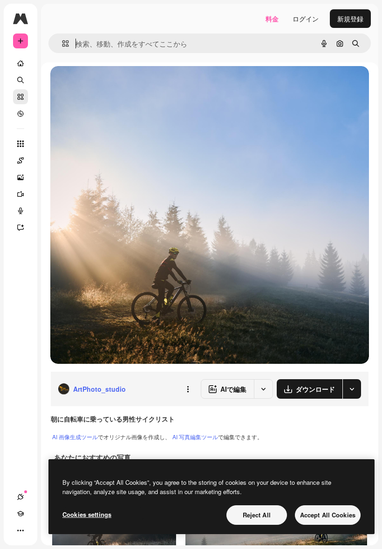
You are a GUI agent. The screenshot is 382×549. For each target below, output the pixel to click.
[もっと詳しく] (20, 113)
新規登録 (350, 18)
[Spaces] (20, 160)
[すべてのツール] (20, 143)
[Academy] (20, 513)
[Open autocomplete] (62, 43)
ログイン (306, 18)
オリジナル (114, 83)
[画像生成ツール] (20, 177)
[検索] (20, 80)
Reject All (257, 514)
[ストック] (20, 96)
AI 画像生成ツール (75, 437)
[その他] (20, 530)
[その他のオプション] (187, 389)
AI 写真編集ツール (195, 437)
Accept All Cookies (327, 514)
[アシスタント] (20, 227)
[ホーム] (20, 63)
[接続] (20, 496)
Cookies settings (86, 514)
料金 (272, 18)
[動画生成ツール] (20, 194)
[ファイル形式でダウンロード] (351, 389)
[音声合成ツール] (20, 210)
